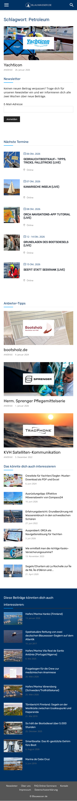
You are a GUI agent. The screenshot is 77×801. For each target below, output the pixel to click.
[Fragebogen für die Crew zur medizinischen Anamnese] (13, 673)
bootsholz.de (15, 349)
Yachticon (13, 65)
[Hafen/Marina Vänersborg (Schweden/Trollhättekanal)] (13, 691)
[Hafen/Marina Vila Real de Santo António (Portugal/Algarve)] (13, 655)
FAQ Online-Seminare (45, 785)
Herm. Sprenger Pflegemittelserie (34, 401)
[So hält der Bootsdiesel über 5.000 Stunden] (13, 728)
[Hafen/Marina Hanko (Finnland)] (13, 618)
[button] (6, 5)
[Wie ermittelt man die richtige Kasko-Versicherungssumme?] (13, 553)
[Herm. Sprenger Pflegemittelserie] (38, 379)
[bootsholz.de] (38, 328)
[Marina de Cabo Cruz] (13, 763)
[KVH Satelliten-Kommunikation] (38, 430)
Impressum (25, 789)
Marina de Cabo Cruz (37, 759)
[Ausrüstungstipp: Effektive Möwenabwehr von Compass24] (13, 498)
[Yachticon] (38, 43)
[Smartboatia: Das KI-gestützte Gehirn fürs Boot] (13, 746)
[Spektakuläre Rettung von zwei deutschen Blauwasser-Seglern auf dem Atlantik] (13, 636)
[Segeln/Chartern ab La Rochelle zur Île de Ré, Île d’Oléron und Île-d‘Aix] (13, 571)
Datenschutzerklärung (46, 789)
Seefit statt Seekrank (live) (44, 269)
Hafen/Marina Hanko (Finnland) (44, 614)
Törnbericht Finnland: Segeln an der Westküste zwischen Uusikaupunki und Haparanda (48, 708)
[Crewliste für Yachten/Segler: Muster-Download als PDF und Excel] (13, 480)
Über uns (26, 785)
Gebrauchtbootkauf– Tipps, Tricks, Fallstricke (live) (45, 160)
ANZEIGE (8, 69)
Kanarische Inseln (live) (41, 186)
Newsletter (12, 785)
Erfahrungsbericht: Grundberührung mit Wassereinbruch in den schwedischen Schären (49, 515)
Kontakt (64, 785)
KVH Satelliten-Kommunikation (32, 452)
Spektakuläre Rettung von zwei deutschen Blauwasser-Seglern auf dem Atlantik (49, 635)
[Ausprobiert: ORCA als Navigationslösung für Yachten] (13, 535)
